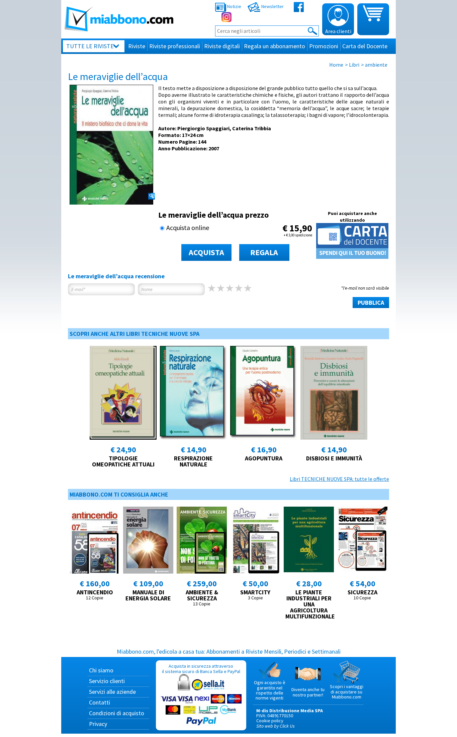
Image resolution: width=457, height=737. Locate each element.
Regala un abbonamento (274, 46)
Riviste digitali (222, 46)
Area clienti (338, 31)
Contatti (99, 702)
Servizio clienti (107, 681)
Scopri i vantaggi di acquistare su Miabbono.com (346, 691)
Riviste (136, 46)
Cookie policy (269, 721)
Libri (354, 64)
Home (336, 64)
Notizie (233, 6)
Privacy (98, 724)
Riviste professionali (174, 46)
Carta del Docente (364, 46)
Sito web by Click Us (275, 726)
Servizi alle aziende (112, 691)
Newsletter (272, 6)
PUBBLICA (371, 302)
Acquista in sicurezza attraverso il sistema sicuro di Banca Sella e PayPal (201, 668)
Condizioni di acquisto (116, 713)
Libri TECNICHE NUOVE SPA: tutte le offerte (339, 478)
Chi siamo (101, 670)
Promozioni (323, 46)
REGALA (264, 252)
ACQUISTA (206, 252)
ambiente (376, 64)
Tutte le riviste (90, 46)
